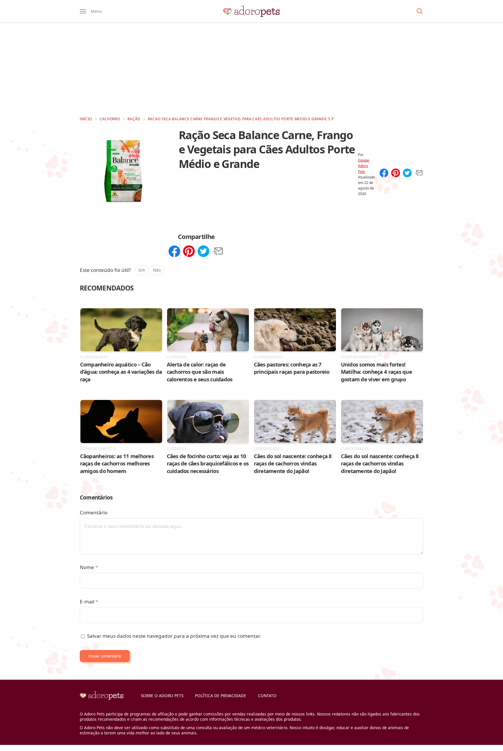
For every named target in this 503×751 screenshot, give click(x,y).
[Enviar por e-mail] (419, 173)
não (157, 270)
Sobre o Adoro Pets (162, 695)
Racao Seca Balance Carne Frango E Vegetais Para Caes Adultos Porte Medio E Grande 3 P (241, 118)
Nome (89, 567)
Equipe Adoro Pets (363, 166)
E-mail (89, 601)
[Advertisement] (251, 69)
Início (86, 118)
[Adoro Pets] (251, 11)
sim (141, 270)
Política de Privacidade (220, 695)
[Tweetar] (407, 173)
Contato (267, 695)
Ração (133, 118)
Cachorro (110, 118)
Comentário (93, 512)
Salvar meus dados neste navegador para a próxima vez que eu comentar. (174, 636)
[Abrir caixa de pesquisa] (419, 11)
